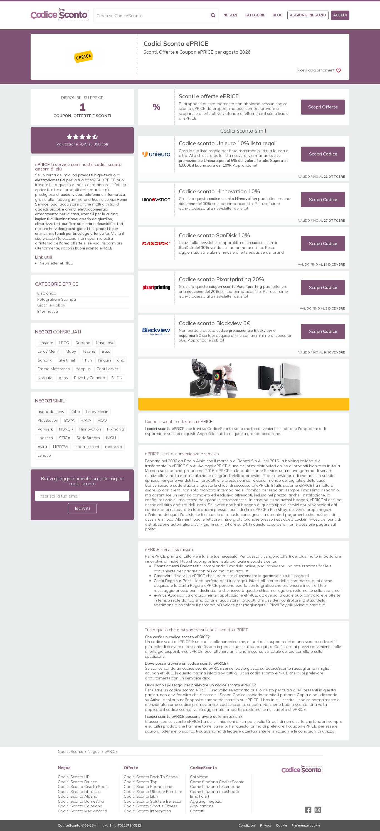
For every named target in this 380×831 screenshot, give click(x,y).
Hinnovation (90, 429)
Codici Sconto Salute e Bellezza (152, 801)
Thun (87, 360)
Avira (42, 446)
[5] (95, 137)
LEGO (64, 342)
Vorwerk (45, 429)
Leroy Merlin (49, 351)
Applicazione (202, 805)
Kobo (75, 411)
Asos (63, 377)
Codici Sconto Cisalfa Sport (83, 786)
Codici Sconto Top (140, 781)
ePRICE (111, 751)
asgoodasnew (51, 411)
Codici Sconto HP (74, 776)
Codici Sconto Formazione (148, 786)
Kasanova (105, 342)
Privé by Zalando (89, 377)
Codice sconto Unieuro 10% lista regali (228, 143)
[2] (76, 137)
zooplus (83, 368)
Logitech (45, 437)
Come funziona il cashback (214, 791)
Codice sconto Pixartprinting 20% (221, 279)
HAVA (86, 420)
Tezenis (89, 351)
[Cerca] (213, 15)
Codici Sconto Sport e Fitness (150, 805)
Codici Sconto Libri (141, 796)
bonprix (44, 360)
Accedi (340, 15)
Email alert (199, 796)
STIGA (64, 437)
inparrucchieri (87, 446)
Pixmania (115, 429)
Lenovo (44, 455)
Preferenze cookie (306, 825)
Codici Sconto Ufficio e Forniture (153, 791)
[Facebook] (308, 809)
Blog (278, 15)
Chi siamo (199, 776)
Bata (106, 351)
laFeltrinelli (67, 360)
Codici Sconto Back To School (151, 776)
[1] (69, 137)
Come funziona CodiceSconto (217, 781)
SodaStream (88, 437)
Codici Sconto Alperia (77, 796)
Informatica (47, 311)
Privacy (266, 825)
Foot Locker (107, 368)
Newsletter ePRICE (56, 263)
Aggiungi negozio (308, 15)
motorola (113, 446)
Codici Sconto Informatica (147, 810)
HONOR (66, 429)
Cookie (281, 825)
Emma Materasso (54, 368)
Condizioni (247, 825)
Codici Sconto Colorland (80, 805)
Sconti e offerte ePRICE (209, 96)
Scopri (323, 107)
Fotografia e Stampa (56, 299)
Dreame (82, 342)
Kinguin (104, 360)
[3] (82, 137)
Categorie (255, 15)
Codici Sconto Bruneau (79, 781)
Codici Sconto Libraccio (79, 791)
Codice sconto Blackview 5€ (214, 323)
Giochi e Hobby (51, 305)
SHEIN (116, 377)
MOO (102, 420)
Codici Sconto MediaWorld (82, 810)
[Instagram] (317, 809)
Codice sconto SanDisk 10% (214, 235)
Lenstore (45, 342)
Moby (71, 351)
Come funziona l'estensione (215, 786)
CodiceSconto (70, 751)
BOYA (69, 420)
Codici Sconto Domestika (81, 801)
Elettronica (46, 293)
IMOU (111, 437)
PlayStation (48, 420)
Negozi (230, 15)
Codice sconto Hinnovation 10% (219, 191)
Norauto (45, 377)
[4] (89, 137)
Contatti (197, 810)
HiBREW (60, 446)
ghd (120, 360)
